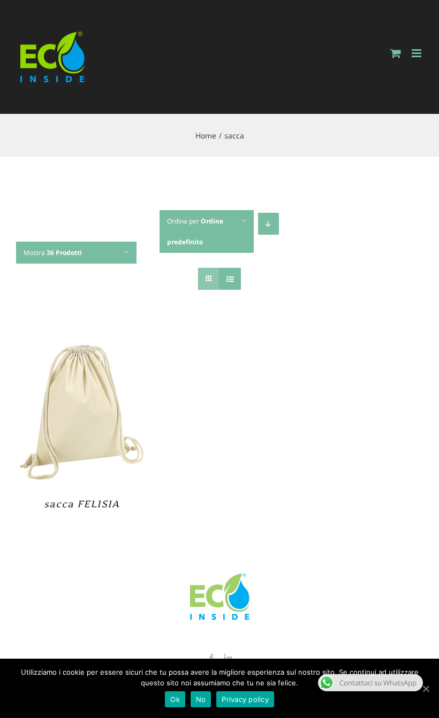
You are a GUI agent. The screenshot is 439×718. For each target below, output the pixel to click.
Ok (175, 699)
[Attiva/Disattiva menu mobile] (417, 53)
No (201, 699)
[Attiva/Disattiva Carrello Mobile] (395, 53)
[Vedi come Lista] (230, 278)
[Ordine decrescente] (268, 224)
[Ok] (425, 688)
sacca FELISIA (81, 503)
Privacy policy (245, 699)
